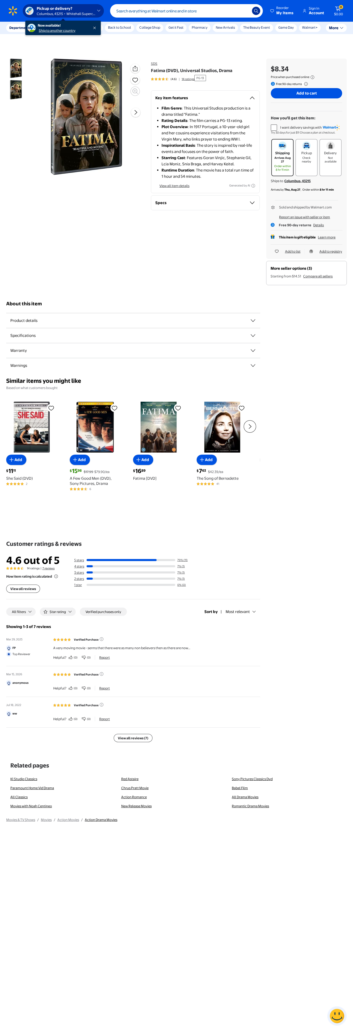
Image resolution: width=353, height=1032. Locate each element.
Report (104, 657)
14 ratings (188, 79)
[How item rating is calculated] (56, 576)
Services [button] (52, 28)
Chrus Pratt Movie (135, 788)
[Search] (256, 11)
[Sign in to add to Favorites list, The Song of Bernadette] (241, 408)
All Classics (19, 797)
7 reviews (48, 568)
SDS (154, 63)
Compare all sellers (318, 276)
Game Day (286, 27)
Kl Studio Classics (23, 779)
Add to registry (330, 251)
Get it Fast (175, 27)
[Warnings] (253, 365)
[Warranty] (253, 350)
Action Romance (134, 797)
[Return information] (305, 84)
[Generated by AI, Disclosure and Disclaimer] (253, 186)
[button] (282, 11)
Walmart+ (310, 27)
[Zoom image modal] (135, 91)
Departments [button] (19, 28)
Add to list (293, 251)
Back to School (119, 27)
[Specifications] (253, 335)
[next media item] (135, 112)
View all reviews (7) (133, 738)
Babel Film (240, 788)
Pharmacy (200, 27)
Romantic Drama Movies (250, 806)
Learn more (326, 237)
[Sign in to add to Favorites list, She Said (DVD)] (51, 408)
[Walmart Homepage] (13, 11)
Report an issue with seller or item (304, 217)
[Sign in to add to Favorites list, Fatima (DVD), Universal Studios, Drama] (135, 79)
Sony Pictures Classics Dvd (252, 779)
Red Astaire (130, 779)
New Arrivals (225, 27)
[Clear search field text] (244, 11)
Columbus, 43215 (297, 181)
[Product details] (253, 320)
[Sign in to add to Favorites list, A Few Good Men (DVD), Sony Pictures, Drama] (114, 408)
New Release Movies (136, 806)
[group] (172, 79)
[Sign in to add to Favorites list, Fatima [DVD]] (178, 408)
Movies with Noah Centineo (31, 806)
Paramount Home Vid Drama (32, 788)
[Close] (96, 28)
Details (318, 225)
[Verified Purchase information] (101, 639)
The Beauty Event (256, 27)
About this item (24, 304)
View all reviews (23, 589)
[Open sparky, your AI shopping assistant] (337, 1016)
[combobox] (186, 11)
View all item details (174, 186)
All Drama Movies (245, 797)
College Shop (149, 27)
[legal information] (312, 77)
